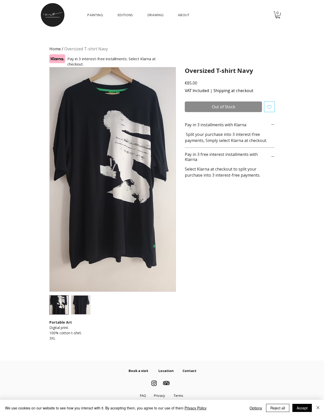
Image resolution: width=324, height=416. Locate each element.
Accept (302, 407)
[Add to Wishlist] (269, 106)
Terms (178, 395)
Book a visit (138, 370)
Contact (189, 370)
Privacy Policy (196, 407)
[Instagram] (154, 383)
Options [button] (256, 407)
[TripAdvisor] (166, 383)
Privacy (159, 395)
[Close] (318, 408)
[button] (278, 14)
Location (166, 370)
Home (55, 49)
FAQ (143, 395)
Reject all (277, 407)
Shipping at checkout (233, 90)
